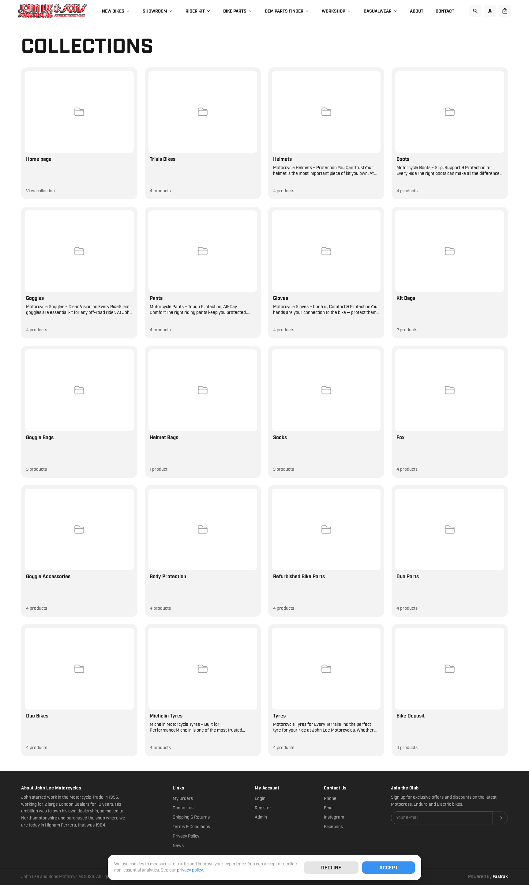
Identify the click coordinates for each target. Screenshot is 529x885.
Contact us (183, 808)
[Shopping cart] (505, 11)
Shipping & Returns (191, 817)
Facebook (333, 827)
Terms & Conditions (191, 827)
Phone (330, 798)
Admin (261, 817)
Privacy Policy (186, 836)
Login (260, 798)
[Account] (490, 11)
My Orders (183, 798)
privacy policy (190, 870)
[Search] (475, 11)
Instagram (334, 817)
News (178, 846)
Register (263, 808)
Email (329, 808)
